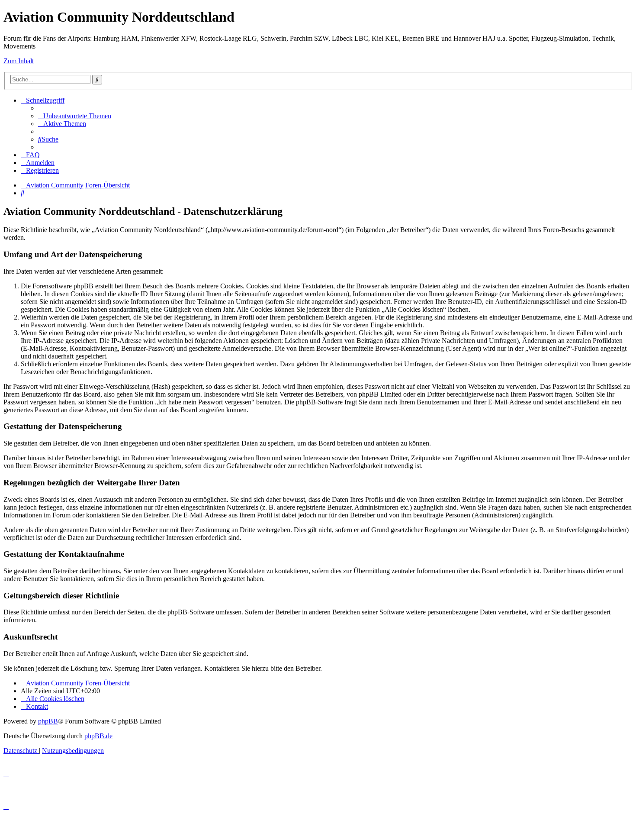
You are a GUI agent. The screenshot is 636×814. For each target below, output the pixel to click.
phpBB (48, 721)
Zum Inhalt (18, 61)
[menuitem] (74, 116)
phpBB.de (98, 736)
